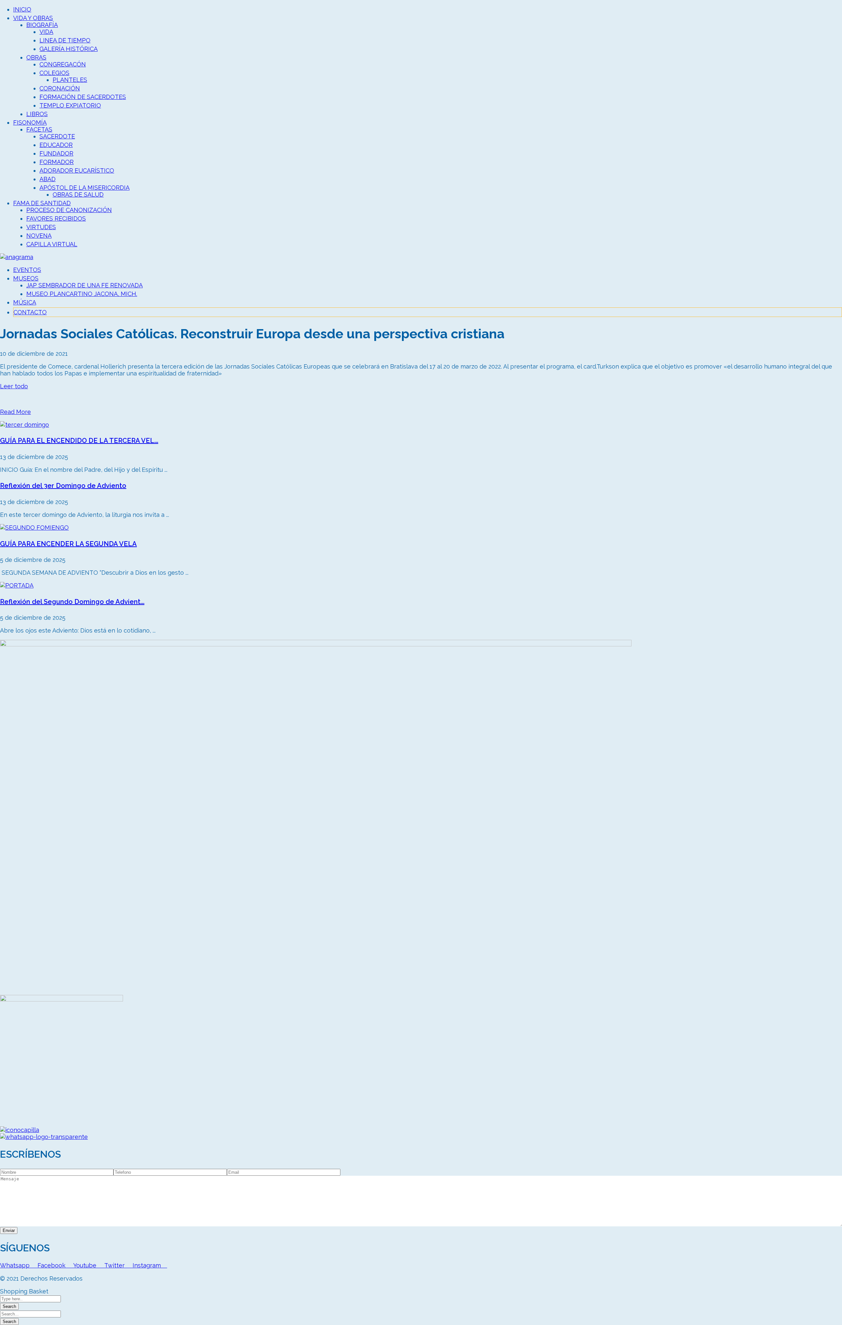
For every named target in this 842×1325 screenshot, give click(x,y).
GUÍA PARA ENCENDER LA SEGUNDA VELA (68, 544)
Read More (15, 411)
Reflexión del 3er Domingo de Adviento (63, 486)
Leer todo (14, 386)
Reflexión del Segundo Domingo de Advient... (72, 602)
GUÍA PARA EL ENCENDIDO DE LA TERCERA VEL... (79, 441)
